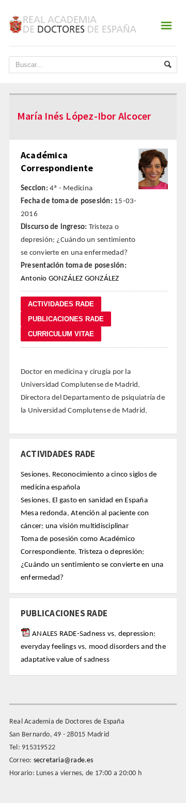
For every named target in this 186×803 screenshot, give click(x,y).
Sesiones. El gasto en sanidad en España (84, 500)
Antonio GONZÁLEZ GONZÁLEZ (70, 279)
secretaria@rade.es (64, 760)
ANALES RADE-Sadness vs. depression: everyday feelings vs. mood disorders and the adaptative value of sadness (93, 647)
